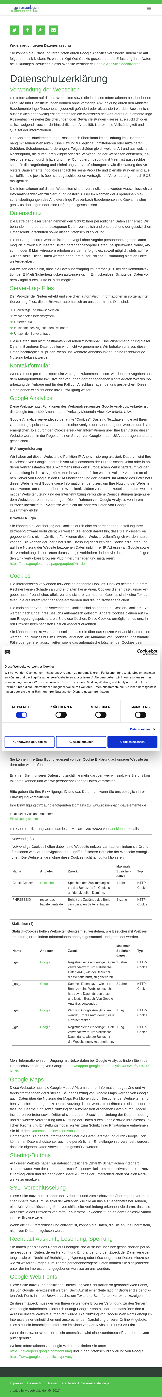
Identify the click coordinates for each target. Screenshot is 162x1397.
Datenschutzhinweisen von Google (58, 1131)
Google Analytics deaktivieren (117, 64)
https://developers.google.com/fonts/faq (41, 1351)
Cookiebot (118, 829)
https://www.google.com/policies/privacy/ (41, 1357)
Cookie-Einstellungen (96, 1383)
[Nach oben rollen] (149, 1384)
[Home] (24, 7)
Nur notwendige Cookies (29, 741)
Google (45, 962)
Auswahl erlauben (81, 741)
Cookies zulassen (132, 741)
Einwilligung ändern (24, 818)
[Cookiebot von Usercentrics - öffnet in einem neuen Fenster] (140, 652)
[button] (14, 30)
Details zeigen (140, 729)
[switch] (61, 715)
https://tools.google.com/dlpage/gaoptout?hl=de (47, 564)
